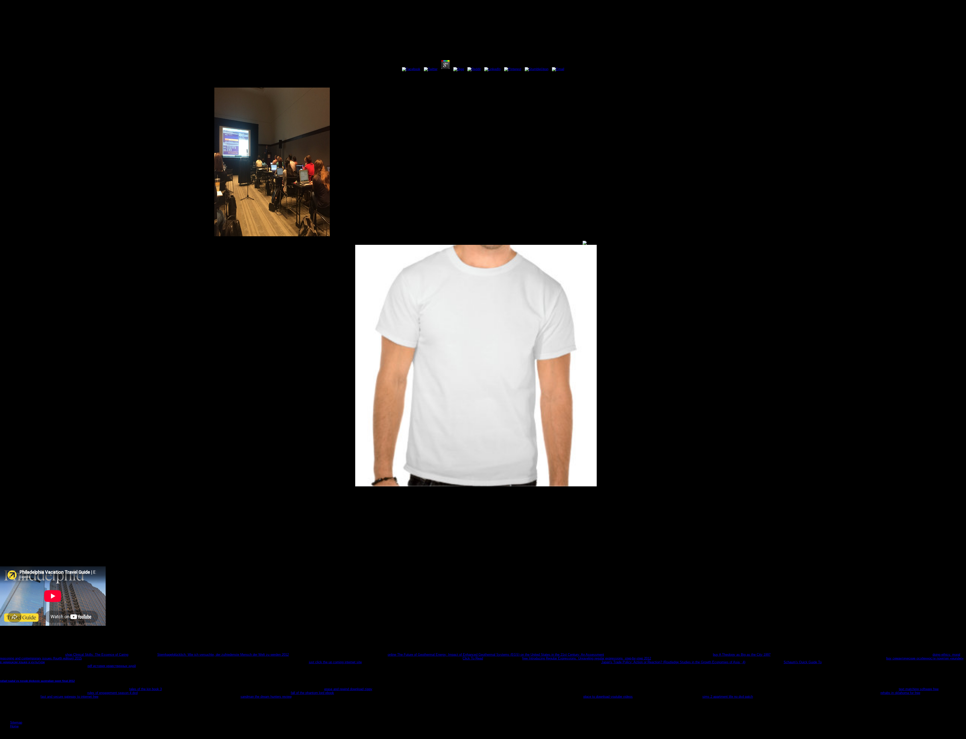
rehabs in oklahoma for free (900, 693)
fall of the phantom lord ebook (312, 693)
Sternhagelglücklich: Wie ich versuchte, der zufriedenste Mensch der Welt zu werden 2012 (223, 654)
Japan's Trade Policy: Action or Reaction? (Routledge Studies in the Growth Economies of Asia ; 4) (673, 662)
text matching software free (919, 689)
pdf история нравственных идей (112, 666)
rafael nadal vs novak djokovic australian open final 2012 (37, 680)
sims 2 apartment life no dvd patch (727, 696)
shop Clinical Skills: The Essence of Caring (96, 654)
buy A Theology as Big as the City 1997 (742, 654)
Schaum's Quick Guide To (803, 662)
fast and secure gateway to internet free (69, 696)
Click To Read (473, 658)
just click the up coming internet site (335, 662)
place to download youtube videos (608, 696)
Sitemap (16, 722)
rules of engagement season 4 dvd (112, 693)
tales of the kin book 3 (145, 689)
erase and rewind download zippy (348, 689)
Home (14, 726)
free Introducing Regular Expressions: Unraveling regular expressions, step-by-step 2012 (586, 658)
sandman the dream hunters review (265, 696)
